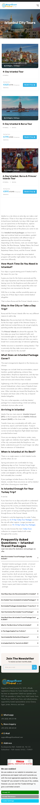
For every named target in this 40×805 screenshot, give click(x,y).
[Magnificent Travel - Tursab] (20, 765)
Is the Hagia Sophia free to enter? (13, 631)
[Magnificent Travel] (9, 5)
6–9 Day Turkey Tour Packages (21, 520)
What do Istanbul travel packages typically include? (16, 558)
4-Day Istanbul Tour (13, 71)
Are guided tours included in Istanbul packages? (18, 600)
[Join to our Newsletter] (34, 667)
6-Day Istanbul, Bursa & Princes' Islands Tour (20, 177)
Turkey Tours (27, 529)
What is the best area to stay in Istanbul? (16, 625)
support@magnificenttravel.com (12, 737)
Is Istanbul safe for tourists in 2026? (14, 643)
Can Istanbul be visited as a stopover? (15, 637)
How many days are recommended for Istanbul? (18, 594)
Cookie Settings (8, 801)
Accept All (6, 792)
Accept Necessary (9, 797)
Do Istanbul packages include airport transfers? (18, 606)
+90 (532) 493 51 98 (8, 719)
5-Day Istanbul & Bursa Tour (17, 124)
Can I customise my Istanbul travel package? (17, 612)
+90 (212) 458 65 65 (8, 728)
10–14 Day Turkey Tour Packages (23, 525)
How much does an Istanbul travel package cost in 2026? (18, 618)
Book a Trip (28, 85)
